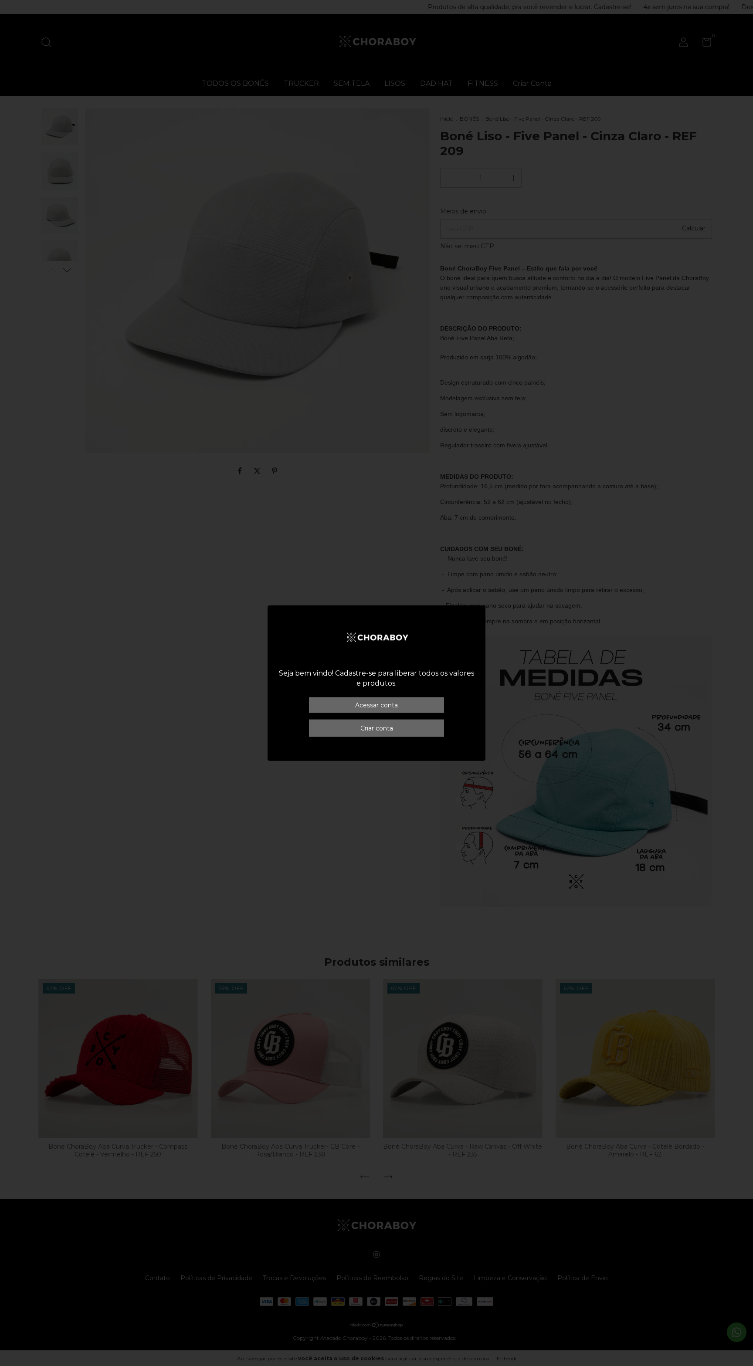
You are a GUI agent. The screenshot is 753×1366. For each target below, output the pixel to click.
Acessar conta (376, 705)
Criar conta (376, 728)
